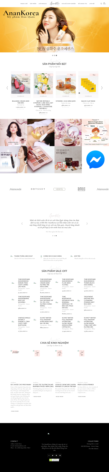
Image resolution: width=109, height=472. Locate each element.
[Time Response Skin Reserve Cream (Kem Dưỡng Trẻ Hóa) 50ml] (36, 285)
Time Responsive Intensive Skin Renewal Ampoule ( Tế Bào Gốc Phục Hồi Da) (68, 302)
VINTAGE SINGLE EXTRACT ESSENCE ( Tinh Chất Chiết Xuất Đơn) (24, 321)
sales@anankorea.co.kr (20, 446)
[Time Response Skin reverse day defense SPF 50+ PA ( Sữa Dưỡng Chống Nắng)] (36, 304)
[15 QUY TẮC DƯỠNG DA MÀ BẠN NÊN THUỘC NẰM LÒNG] (43, 365)
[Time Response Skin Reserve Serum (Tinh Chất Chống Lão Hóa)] (14, 285)
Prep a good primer (86, 384)
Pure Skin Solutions (93, 448)
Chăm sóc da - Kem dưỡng (65, 105)
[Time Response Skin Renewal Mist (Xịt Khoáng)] (14, 302)
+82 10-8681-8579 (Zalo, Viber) (22, 448)
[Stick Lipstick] (21, 84)
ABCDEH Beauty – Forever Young (89, 446)
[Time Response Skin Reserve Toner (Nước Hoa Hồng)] (80, 285)
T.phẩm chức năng (43, 105)
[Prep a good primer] (88, 365)
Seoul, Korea (18, 444)
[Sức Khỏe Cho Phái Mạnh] (21, 365)
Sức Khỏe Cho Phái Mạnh (21, 384)
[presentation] (7, 88)
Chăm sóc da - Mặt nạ (20, 103)
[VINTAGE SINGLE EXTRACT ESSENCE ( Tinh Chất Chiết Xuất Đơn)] (14, 324)
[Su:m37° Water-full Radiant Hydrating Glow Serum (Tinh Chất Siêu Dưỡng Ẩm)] (80, 324)
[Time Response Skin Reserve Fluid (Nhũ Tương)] (58, 285)
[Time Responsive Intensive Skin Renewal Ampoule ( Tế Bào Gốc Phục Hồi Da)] (58, 305)
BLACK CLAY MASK (21, 101)
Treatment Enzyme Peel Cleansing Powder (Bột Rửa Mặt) (89, 300)
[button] (52, 235)
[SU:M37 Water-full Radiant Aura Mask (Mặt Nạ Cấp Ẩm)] (36, 322)
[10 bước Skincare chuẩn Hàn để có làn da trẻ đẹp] (65, 365)
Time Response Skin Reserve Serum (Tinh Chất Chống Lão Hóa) (88, 103)
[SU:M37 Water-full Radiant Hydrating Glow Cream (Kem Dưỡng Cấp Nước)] (58, 324)
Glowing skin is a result (92, 444)
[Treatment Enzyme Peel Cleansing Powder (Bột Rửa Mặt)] (80, 303)
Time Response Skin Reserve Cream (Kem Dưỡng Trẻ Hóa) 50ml (46, 282)
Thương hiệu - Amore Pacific (88, 107)
